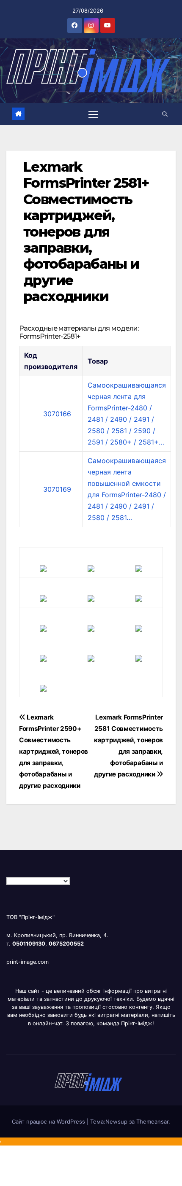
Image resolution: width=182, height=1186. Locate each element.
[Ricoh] (138, 657)
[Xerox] (138, 627)
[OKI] (138, 597)
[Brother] (43, 567)
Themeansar (152, 1121)
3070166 (57, 414)
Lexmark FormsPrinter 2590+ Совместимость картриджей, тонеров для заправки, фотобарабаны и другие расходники (53, 751)
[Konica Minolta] (43, 687)
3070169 (57, 489)
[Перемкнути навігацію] (93, 114)
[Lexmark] (91, 597)
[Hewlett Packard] (43, 597)
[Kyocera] (43, 657)
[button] (165, 114)
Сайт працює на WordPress (49, 1121)
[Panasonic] (43, 627)
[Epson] (138, 567)
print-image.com (27, 962)
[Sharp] (91, 657)
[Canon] (91, 567)
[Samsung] (91, 627)
